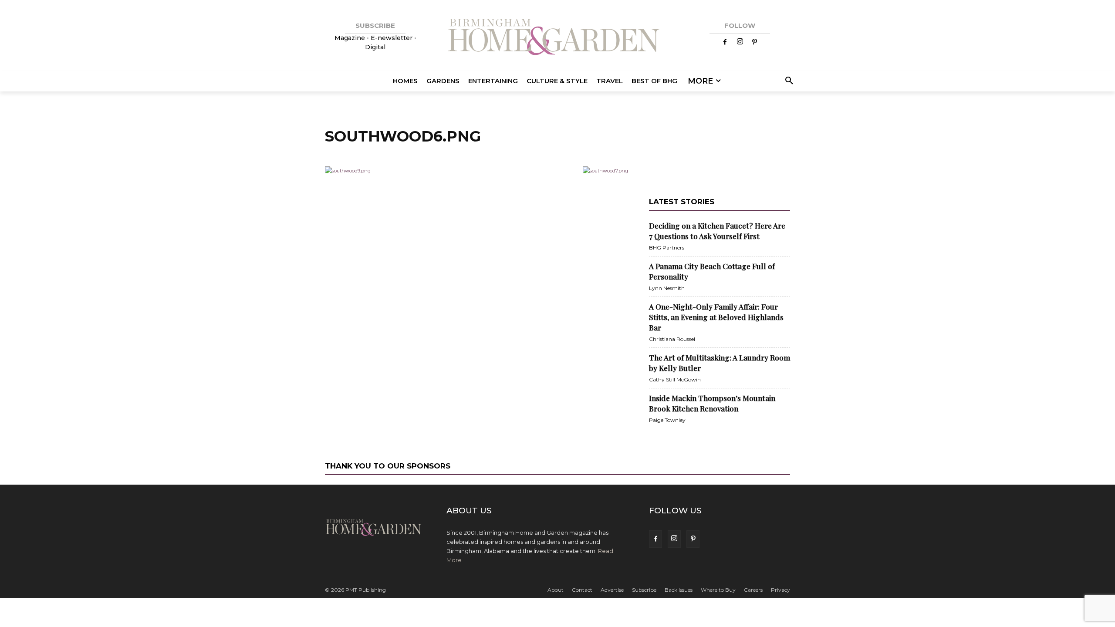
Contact (582, 590)
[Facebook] (725, 42)
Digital (375, 47)
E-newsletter (391, 38)
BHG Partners (666, 247)
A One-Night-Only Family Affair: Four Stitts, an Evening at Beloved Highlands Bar (716, 317)
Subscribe (644, 590)
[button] (787, 81)
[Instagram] (740, 42)
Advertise (612, 590)
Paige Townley (667, 420)
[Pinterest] (754, 42)
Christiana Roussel (672, 339)
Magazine (350, 38)
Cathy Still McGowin (675, 379)
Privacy (780, 590)
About (555, 590)
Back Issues (679, 590)
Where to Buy (718, 590)
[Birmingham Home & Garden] (557, 38)
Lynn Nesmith (667, 288)
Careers (753, 590)
